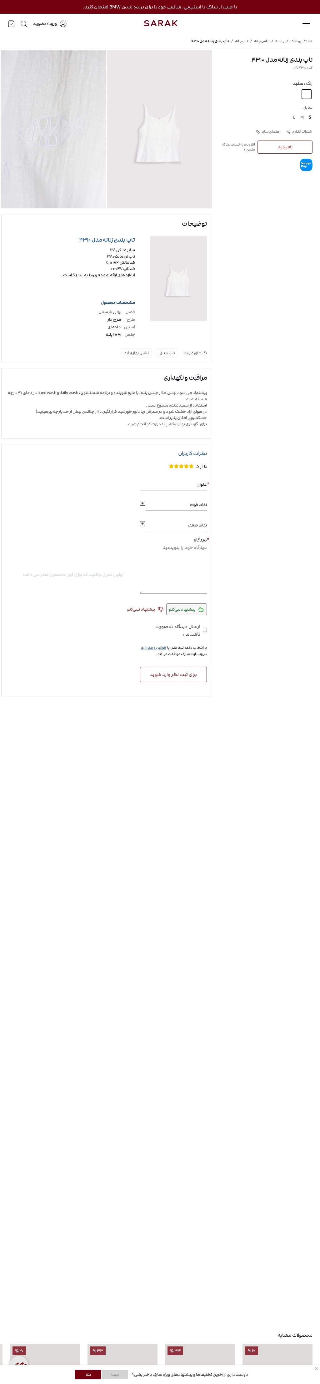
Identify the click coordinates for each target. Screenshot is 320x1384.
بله (88, 1374)
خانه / (306, 41)
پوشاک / (292, 41)
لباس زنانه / (258, 41)
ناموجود (285, 147)
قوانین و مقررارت (153, 647)
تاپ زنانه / (238, 41)
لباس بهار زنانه (136, 353)
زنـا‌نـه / (276, 41)
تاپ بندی (167, 353)
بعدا (115, 1374)
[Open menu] (306, 23)
